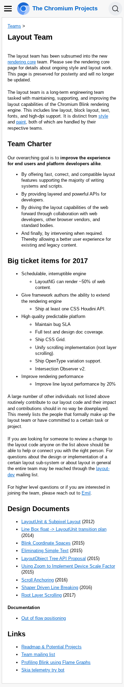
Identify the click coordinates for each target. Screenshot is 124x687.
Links (16, 634)
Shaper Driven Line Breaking (49, 587)
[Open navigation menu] (8, 8)
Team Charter (30, 144)
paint (21, 122)
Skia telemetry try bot (42, 670)
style (103, 116)
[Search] (115, 9)
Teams (14, 26)
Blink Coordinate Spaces (46, 543)
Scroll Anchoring (37, 580)
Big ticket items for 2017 (48, 261)
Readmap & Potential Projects (51, 646)
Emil (86, 493)
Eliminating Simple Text (45, 550)
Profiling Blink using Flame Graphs (56, 662)
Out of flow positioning (43, 618)
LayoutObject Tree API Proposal (53, 558)
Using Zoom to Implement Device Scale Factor (68, 566)
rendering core (22, 61)
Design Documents (39, 508)
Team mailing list (38, 654)
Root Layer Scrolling (41, 595)
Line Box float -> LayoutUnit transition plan (63, 529)
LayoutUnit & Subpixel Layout (51, 521)
